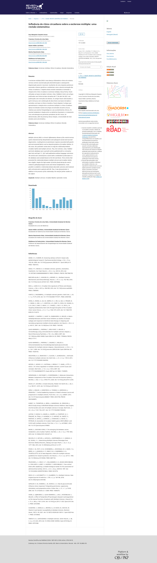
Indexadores (43, 12)
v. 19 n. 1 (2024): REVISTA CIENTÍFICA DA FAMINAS (54, 18)
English (109, 32)
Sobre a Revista (31, 12)
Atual (61, 12)
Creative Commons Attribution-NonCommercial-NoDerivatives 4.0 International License (88, 115)
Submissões (53, 12)
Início (30, 18)
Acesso (129, 1)
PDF (82, 34)
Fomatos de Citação (85, 67)
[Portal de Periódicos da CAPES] (117, 123)
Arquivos (69, 12)
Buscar (127, 12)
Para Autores (110, 56)
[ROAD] (117, 131)
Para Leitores (110, 53)
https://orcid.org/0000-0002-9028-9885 (38, 55)
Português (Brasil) (112, 34)
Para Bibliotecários (112, 59)
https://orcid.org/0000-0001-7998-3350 (38, 49)
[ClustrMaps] (107, 21)
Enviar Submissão (113, 42)
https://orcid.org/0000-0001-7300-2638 (38, 62)
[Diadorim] (117, 110)
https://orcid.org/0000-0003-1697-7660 (38, 42)
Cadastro (122, 1)
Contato (77, 12)
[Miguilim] (117, 117)
